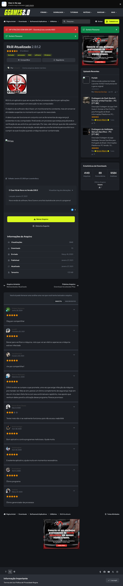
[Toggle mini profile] (74, 309)
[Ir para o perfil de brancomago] (8, 428)
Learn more (4, 4)
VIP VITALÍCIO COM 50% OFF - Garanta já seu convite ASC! (32, 30)
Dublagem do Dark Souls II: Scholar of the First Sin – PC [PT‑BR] (104, 100)
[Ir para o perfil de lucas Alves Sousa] (8, 407)
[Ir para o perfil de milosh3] (8, 68)
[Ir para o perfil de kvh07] (8, 330)
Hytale (94, 78)
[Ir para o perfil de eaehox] (8, 491)
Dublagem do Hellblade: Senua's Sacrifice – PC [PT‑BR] (102, 132)
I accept (114, 580)
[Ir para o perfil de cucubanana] (8, 355)
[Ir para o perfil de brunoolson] (8, 470)
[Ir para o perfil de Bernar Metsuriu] (8, 376)
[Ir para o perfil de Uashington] (8, 449)
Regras (35, 582)
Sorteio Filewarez (15, 36)
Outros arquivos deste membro (34, 68)
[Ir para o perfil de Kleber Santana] (8, 309)
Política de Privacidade (24, 582)
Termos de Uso (9, 582)
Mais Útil (58, 301)
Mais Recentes (70, 301)
